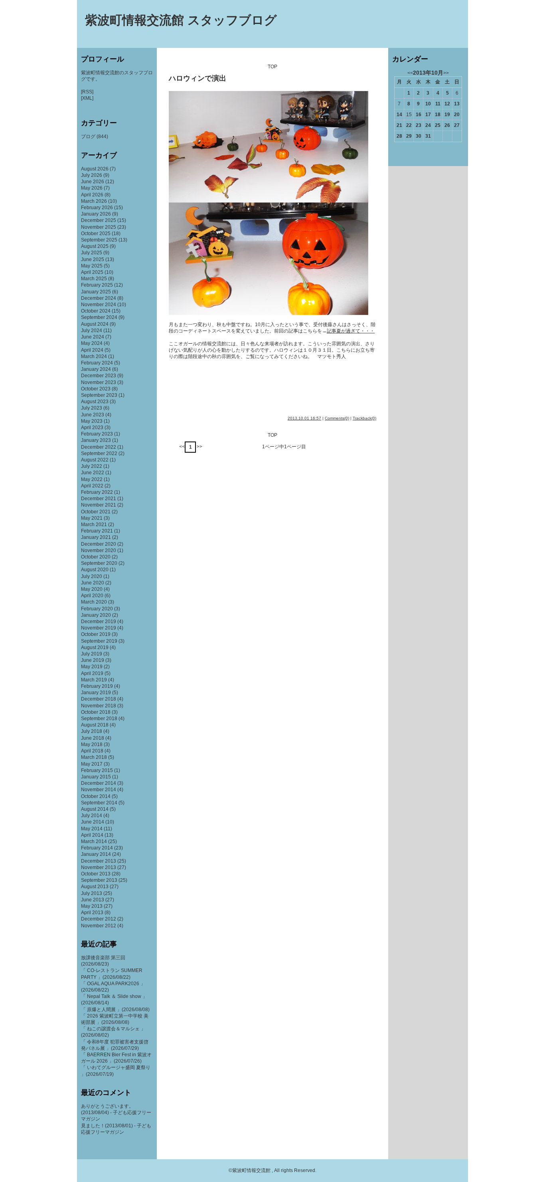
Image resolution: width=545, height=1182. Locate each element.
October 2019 (96, 634)
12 (447, 104)
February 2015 (97, 770)
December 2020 (98, 544)
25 (437, 125)
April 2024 (92, 350)
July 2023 (91, 408)
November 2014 (98, 789)
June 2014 (92, 822)
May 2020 (92, 589)
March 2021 (94, 524)
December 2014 (98, 783)
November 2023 (98, 382)
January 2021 (96, 537)
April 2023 (92, 427)
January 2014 (96, 854)
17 (428, 114)
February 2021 (97, 531)
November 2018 (98, 706)
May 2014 (92, 829)
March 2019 (94, 680)
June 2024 (92, 337)
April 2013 (92, 912)
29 (409, 136)
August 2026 (95, 169)
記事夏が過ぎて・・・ (351, 331)
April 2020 (92, 595)
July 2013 (91, 893)
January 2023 (96, 440)
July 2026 (91, 175)
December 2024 (98, 298)
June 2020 (92, 583)
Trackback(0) (364, 418)
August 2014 (95, 809)
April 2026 (92, 195)
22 (409, 125)
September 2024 (99, 317)
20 (457, 114)
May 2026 (92, 188)
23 (418, 125)
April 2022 (92, 486)
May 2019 (92, 666)
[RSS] (87, 92)
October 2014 (96, 796)
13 (457, 104)
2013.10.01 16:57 (304, 418)
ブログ (88, 136)
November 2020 (98, 550)
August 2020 (95, 569)
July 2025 (91, 252)
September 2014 (99, 803)
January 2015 (96, 777)
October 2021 (96, 512)
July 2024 (91, 330)
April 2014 (92, 835)
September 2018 (99, 718)
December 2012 (98, 919)
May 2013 (92, 906)
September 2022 (99, 453)
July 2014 (91, 815)
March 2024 (94, 356)
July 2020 (91, 576)
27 (457, 125)
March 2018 (94, 757)
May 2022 (92, 479)
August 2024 (95, 324)
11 (437, 104)
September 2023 (99, 395)
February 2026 (97, 207)
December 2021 (98, 498)
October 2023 (96, 389)
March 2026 (94, 201)
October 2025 (96, 233)
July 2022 (91, 466)
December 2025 (98, 220)
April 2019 (92, 673)
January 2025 (96, 292)
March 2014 (94, 841)
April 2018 (92, 751)
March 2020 (94, 602)
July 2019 (91, 654)
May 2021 (92, 518)
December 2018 (98, 699)
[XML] (87, 98)
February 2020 (97, 609)
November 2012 (98, 926)
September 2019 (99, 641)
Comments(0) (337, 418)
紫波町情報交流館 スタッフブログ (181, 20)
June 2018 (92, 738)
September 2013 (99, 880)
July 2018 (91, 731)
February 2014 (97, 848)
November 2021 (98, 505)
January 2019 (96, 692)
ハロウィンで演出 (197, 78)
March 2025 (94, 278)
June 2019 (92, 660)
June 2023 (92, 415)
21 (399, 125)
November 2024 (98, 304)
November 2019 (98, 628)
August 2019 (95, 647)
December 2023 (98, 375)
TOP (272, 66)
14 (399, 114)
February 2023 (97, 434)
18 (437, 114)
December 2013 (98, 861)
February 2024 (97, 363)
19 (447, 114)
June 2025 (92, 259)
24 (428, 125)
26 (447, 125)
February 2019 (97, 686)
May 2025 (92, 266)
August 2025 (95, 246)
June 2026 (92, 181)
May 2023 (92, 421)
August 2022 (95, 460)
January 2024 (96, 369)
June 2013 (92, 900)
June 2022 (92, 472)
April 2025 (92, 272)
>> (199, 446)
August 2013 (95, 886)
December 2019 (98, 621)
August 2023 (95, 401)
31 (428, 136)
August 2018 (95, 725)
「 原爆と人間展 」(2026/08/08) (115, 1009)
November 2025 (98, 227)
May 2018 (92, 744)
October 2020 (96, 557)
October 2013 (96, 874)
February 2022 (97, 492)
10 (428, 104)
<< (182, 446)
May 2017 (92, 764)
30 (418, 136)
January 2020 (96, 615)
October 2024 (96, 311)
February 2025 (97, 285)
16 (418, 114)
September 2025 (99, 240)
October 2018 (96, 712)
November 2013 (98, 867)
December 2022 (98, 447)
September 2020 (99, 563)
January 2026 (96, 214)
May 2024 (92, 343)
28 (399, 136)
